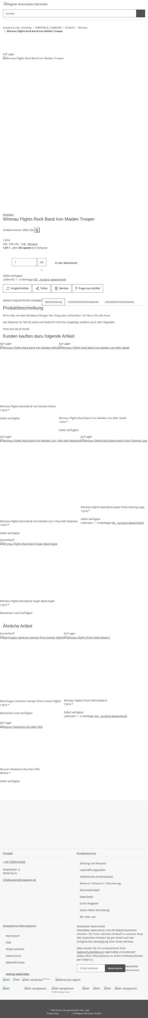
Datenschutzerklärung (90, 952)
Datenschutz (13, 955)
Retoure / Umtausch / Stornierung (100, 883)
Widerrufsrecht (15, 949)
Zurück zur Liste (11, 27)
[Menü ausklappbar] (137, 4)
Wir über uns (88, 916)
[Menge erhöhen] (41, 270)
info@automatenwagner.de (19, 880)
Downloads (86, 896)
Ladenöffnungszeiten (92, 870)
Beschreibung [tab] (53, 302)
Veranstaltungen (90, 890)
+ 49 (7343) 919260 (14, 862)
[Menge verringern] (7, 262)
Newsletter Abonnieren (132, 968)
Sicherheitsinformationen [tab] (83, 302)
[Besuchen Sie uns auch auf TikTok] (8, 839)
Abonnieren (115, 968)
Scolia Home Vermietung (94, 910)
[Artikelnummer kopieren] (37, 230)
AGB (8, 942)
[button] (109, 4)
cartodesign (65, 1013)
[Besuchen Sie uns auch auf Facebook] (8, 816)
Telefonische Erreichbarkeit (96, 876)
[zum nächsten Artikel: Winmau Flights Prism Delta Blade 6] (17, 38)
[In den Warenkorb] (6, 50)
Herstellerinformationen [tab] (119, 302)
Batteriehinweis (15, 962)
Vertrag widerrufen (17, 974)
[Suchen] (140, 13)
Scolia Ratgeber (89, 903)
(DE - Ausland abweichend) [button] (50, 279)
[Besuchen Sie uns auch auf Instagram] (8, 831)
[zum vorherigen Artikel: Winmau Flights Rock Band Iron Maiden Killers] (7, 38)
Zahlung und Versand (93, 863)
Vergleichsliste (19, 288)
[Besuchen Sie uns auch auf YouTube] (8, 823)
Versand (32, 244)
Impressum (12, 935)
